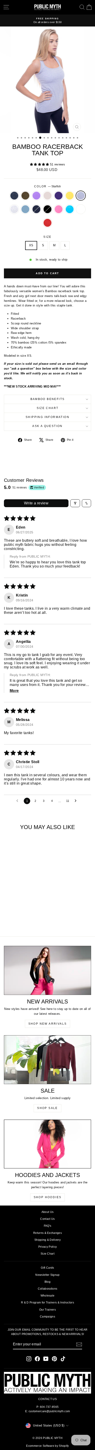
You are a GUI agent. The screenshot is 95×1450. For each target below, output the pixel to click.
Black (47, 209)
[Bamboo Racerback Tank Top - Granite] (7, 911)
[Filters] (75, 503)
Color (47, 186)
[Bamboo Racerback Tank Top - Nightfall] (23, 916)
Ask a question (47, 426)
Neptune (25, 209)
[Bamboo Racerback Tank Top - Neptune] (18, 916)
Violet (36, 195)
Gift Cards (47, 1267)
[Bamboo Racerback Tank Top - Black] (28, 916)
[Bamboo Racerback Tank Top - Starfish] (7, 916)
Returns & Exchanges (47, 1233)
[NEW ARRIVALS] (47, 970)
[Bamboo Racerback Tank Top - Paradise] (15, 920)
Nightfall (36, 209)
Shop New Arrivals (47, 1023)
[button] (40, 164)
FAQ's (47, 1225)
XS (31, 245)
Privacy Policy (47, 1246)
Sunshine (69, 195)
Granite (14, 195)
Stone (47, 195)
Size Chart (48, 408)
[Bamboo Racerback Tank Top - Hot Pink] (34, 916)
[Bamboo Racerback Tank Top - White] (20, 920)
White (80, 209)
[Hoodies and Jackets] (47, 1144)
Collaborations (47, 1288)
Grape (58, 195)
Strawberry (47, 222)
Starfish (80, 195)
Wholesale (48, 1295)
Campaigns (47, 1316)
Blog (47, 1281)
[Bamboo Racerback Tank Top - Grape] (28, 911)
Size (47, 236)
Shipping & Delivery (47, 1239)
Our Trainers (47, 1309)
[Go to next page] (76, 801)
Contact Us (47, 1219)
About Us (48, 1212)
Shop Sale (47, 1108)
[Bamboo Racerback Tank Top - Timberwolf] (12, 916)
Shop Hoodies (48, 1197)
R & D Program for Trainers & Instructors (47, 1302)
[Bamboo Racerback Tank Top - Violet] (18, 911)
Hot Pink (58, 209)
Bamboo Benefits (47, 399)
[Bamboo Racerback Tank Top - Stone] (23, 911)
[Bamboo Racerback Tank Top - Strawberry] (25, 920)
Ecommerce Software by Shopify (47, 1445)
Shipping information (47, 417)
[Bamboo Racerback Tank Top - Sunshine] (34, 911)
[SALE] (47, 1059)
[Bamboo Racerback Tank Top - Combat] (12, 911)
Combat (25, 195)
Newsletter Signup (47, 1274)
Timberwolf (14, 209)
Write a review (36, 503)
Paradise (69, 209)
